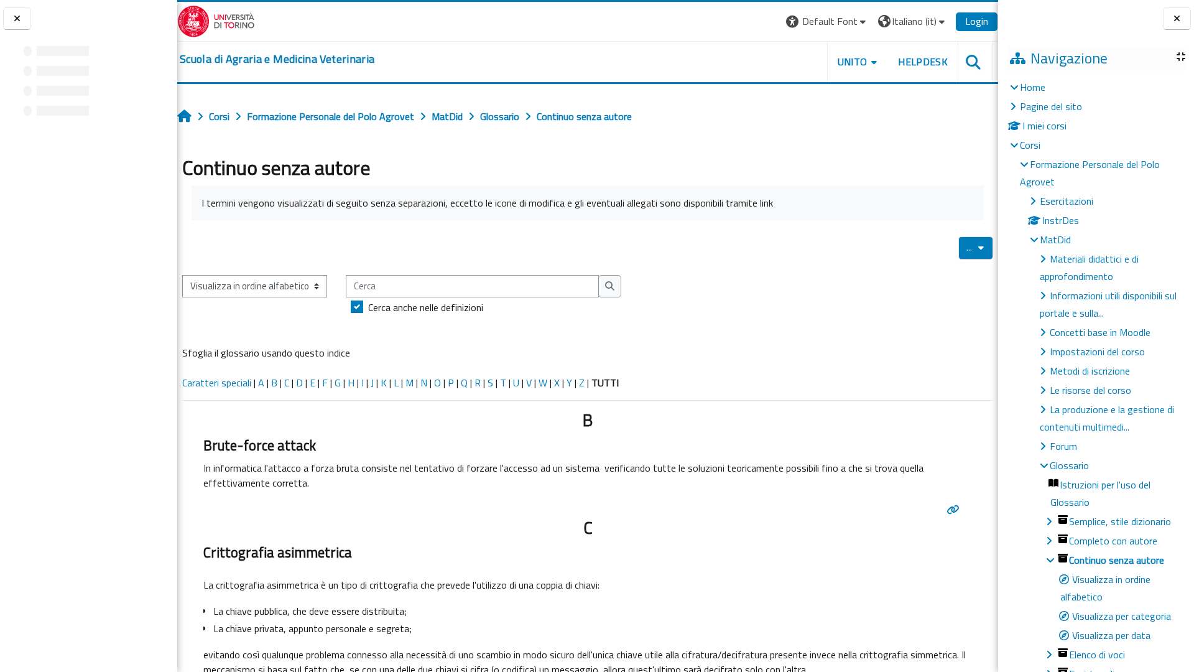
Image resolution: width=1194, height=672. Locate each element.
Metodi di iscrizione (1090, 370)
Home (1032, 87)
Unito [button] (853, 61)
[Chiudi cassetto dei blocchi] (1177, 18)
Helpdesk (923, 61)
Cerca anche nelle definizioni (425, 307)
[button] (827, 21)
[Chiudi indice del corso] (17, 18)
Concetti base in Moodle (1100, 332)
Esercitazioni (1066, 201)
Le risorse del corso (1090, 390)
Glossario (1069, 465)
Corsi (1030, 145)
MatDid (1055, 239)
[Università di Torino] (216, 19)
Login (976, 21)
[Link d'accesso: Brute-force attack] (955, 509)
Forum (1063, 446)
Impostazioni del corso (1097, 351)
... (979, 247)
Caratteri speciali (216, 382)
